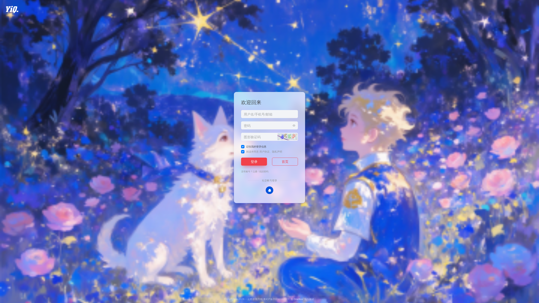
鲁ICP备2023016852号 (276, 299)
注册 (255, 171)
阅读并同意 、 (264, 151)
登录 (254, 161)
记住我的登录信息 (256, 146)
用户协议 (264, 151)
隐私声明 (277, 151)
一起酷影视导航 (254, 299)
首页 (285, 161)
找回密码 (263, 171)
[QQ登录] (269, 190)
